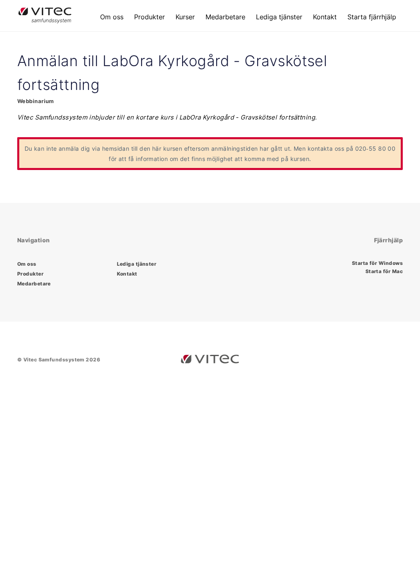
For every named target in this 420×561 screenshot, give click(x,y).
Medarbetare (225, 17)
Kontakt (325, 17)
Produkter (149, 17)
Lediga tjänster (279, 17)
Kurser (185, 17)
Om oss (111, 17)
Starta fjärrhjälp (371, 17)
